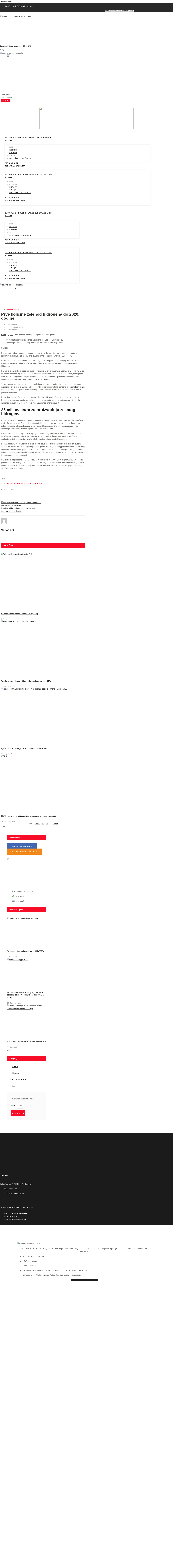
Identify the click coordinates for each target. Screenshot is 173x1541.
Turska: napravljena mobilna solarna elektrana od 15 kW (26, 681)
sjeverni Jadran (15, 483)
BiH (11, 147)
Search (14, 289)
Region (13, 150)
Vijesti (8, 140)
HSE (53, 429)
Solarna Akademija (15, 166)
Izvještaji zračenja (20, 158)
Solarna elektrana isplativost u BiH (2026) (15, 46)
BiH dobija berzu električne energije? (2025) (26, 1041)
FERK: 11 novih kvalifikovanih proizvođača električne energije (28, 816)
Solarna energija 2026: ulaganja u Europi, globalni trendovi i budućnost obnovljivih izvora (25, 995)
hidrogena (79, 387)
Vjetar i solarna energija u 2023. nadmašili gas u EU (24, 749)
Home (3, 335)
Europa (13, 153)
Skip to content (6, 1)
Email (14, 1105)
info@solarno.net (16, 1193)
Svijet (12, 156)
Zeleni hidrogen (34, 483)
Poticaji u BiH (12, 163)
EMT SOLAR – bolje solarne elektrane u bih (28, 137)
